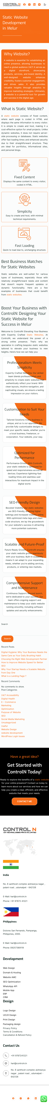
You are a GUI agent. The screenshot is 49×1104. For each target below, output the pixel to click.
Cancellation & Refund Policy (17, 1035)
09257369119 (17, 947)
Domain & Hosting (12, 972)
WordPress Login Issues (13, 736)
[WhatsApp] (28, 1098)
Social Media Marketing (13, 719)
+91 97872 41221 (18, 901)
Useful (4, 726)
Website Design (9, 729)
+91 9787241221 (19, 1055)
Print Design (9, 1019)
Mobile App (8, 990)
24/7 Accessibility (10, 695)
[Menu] (45, 4)
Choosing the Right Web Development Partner (24, 659)
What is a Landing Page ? (13, 676)
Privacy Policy (10, 1028)
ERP (5, 993)
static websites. (14, 294)
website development (12, 733)
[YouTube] (39, 4)
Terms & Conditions (12, 1031)
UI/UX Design (9, 1015)
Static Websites (35, 334)
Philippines (10, 921)
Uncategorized (8, 722)
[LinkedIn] (34, 4)
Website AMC (9, 977)
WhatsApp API (10, 986)
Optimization (7, 709)
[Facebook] (24, 4)
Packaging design (12, 1024)
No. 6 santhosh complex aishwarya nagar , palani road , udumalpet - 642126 (28, 1073)
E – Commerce (8, 702)
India (6, 875)
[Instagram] (29, 4)
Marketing (6, 705)
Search (4, 624)
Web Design (9, 968)
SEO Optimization (12, 981)
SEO (3, 715)
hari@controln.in (18, 896)
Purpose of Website (11, 712)
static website (11, 116)
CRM (5, 997)
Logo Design (9, 1010)
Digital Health (8, 698)
